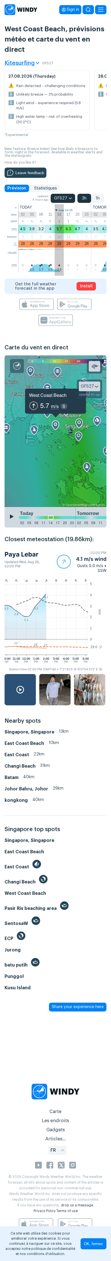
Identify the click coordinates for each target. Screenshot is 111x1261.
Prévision (16, 188)
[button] (81, 562)
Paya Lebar (21, 554)
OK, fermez (93, 1244)
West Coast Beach (48, 395)
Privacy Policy (45, 1211)
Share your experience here (78, 1007)
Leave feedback (29, 172)
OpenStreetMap (77, 504)
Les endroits (55, 1120)
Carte (55, 1111)
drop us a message (77, 1205)
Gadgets (55, 1130)
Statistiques (45, 188)
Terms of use (67, 1211)
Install (86, 286)
